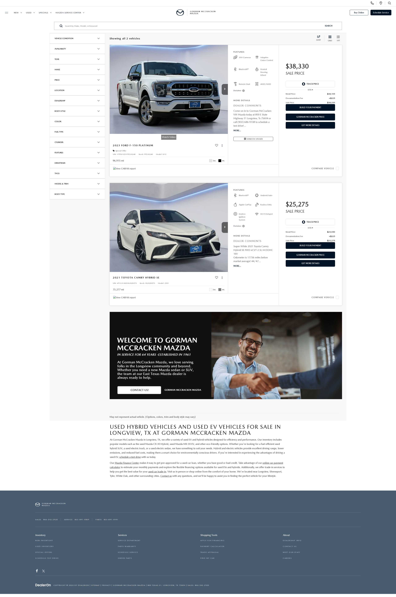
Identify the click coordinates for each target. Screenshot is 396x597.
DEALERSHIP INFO (292, 541)
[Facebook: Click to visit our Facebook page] (37, 572)
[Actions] (222, 145)
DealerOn (83, 585)
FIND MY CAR (207, 558)
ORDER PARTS (125, 558)
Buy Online (359, 12)
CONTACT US (290, 546)
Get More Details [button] (310, 125)
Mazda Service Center (68, 12)
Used (29, 12)
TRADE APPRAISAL (209, 552)
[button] (225, 89)
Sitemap (95, 585)
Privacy (106, 585)
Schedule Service (381, 12)
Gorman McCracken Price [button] (310, 117)
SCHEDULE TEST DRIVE (47, 558)
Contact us (166, 475)
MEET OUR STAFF (291, 552)
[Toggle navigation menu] (5, 12)
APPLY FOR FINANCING (212, 541)
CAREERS (287, 558)
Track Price (312, 84)
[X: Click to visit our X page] (43, 572)
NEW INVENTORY (44, 541)
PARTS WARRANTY (127, 546)
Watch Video (169, 137)
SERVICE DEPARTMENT (129, 541)
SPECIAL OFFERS (43, 552)
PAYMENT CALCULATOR (212, 546)
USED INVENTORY (44, 546)
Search (328, 26)
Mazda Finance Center (127, 462)
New (16, 12)
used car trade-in (157, 471)
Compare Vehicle (323, 168)
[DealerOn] (43, 585)
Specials (43, 12)
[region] (310, 98)
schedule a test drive (130, 457)
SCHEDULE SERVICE (128, 552)
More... (237, 130)
